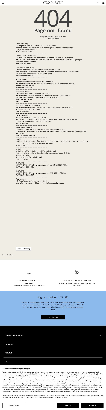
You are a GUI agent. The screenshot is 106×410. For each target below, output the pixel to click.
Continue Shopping (23, 249)
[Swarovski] (53, 2)
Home (4, 255)
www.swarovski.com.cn (43, 165)
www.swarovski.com (35, 48)
